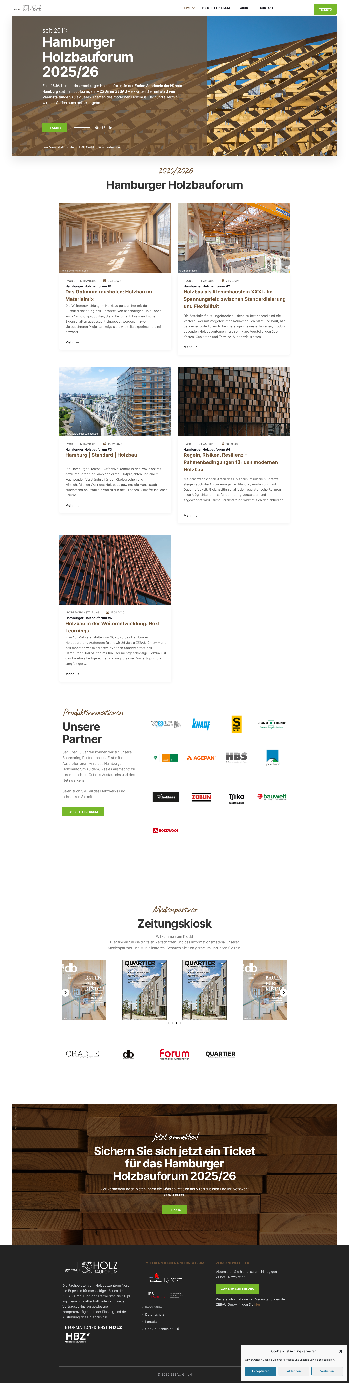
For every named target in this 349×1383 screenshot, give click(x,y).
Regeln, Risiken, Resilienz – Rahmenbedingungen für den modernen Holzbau (231, 462)
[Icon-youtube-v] (97, 128)
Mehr (70, 342)
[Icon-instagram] (104, 128)
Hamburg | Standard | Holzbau (101, 455)
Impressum (153, 1307)
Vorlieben (327, 1371)
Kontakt (266, 8)
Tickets (325, 9)
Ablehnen (294, 1371)
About (245, 8)
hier (257, 1304)
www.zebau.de (109, 147)
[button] (341, 1351)
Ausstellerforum (215, 8)
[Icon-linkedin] (111, 128)
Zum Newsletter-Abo (237, 1289)
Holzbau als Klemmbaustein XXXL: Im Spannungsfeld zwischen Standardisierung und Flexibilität (235, 299)
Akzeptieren (260, 1371)
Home (187, 8)
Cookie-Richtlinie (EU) (162, 1329)
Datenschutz (154, 1314)
